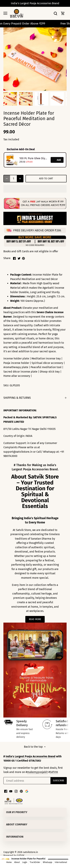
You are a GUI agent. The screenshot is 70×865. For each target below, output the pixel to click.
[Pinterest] (21, 791)
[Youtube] (10, 791)
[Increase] (20, 178)
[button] (35, 189)
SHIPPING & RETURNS (17, 397)
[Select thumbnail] (10, 99)
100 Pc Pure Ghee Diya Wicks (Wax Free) (34, 158)
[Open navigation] (5, 13)
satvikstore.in (30, 852)
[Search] (55, 13)
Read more (35, 619)
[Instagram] (16, 791)
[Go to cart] (63, 13)
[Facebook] (5, 791)
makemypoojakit (37, 772)
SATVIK (54, 772)
